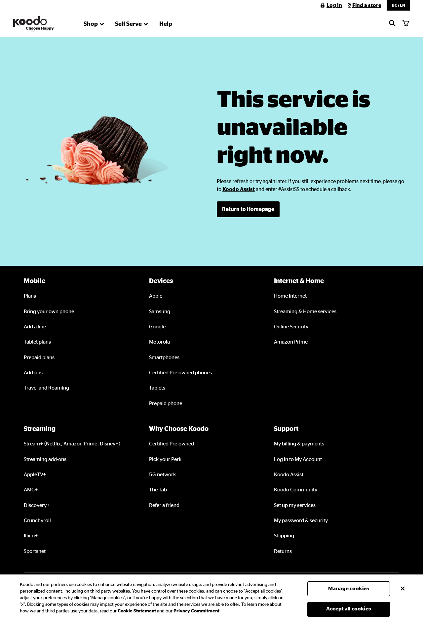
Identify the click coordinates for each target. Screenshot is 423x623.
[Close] (402, 588)
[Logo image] (34, 24)
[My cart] (406, 23)
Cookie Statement (137, 611)
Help (165, 24)
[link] (238, 189)
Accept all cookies (348, 608)
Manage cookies (348, 588)
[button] (398, 5)
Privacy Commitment (196, 611)
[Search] (392, 23)
